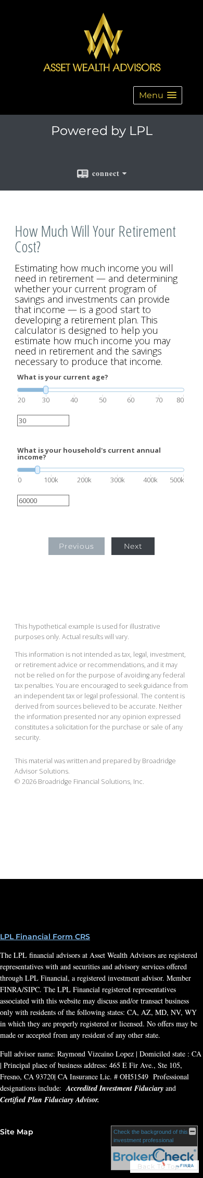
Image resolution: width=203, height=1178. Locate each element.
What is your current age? (62, 377)
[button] (157, 95)
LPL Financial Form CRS (45, 936)
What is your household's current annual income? (89, 454)
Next (133, 546)
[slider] (100, 390)
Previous (76, 546)
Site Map (16, 1131)
